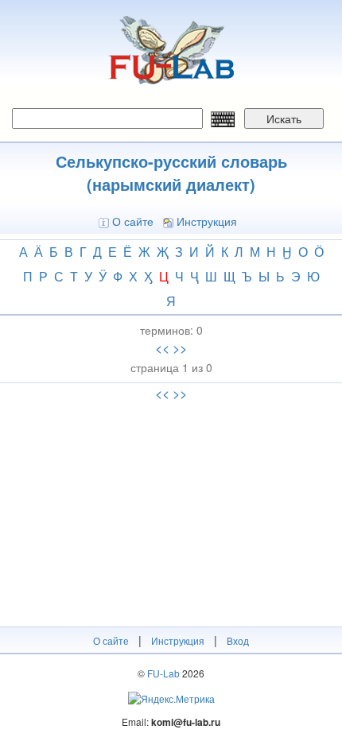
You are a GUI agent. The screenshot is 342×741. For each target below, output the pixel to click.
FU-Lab (163, 673)
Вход (238, 640)
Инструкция (207, 221)
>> (180, 348)
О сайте (133, 221)
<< (162, 348)
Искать (283, 118)
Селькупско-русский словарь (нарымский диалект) (171, 172)
